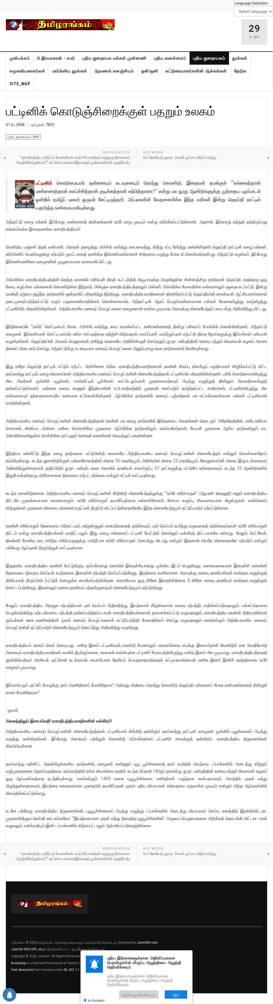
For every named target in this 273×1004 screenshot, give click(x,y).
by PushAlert (96, 1000)
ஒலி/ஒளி (149, 70)
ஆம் (175, 994)
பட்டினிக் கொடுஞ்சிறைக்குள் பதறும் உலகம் (110, 111)
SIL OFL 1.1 (72, 970)
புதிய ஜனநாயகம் (209, 58)
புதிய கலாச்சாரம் (170, 58)
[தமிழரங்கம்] (60, 24)
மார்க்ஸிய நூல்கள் (70, 70)
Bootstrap (18, 963)
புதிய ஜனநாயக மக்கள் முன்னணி (114, 58)
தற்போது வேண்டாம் (138, 994)
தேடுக (240, 70)
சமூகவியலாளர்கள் (27, 70)
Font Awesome (22, 970)
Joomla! (17, 949)
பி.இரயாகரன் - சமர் (56, 58)
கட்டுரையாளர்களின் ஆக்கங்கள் (196, 70)
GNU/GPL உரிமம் (35, 949)
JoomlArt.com (147, 942)
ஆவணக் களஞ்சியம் (114, 70)
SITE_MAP (20, 83)
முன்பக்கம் (20, 58)
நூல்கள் (239, 58)
